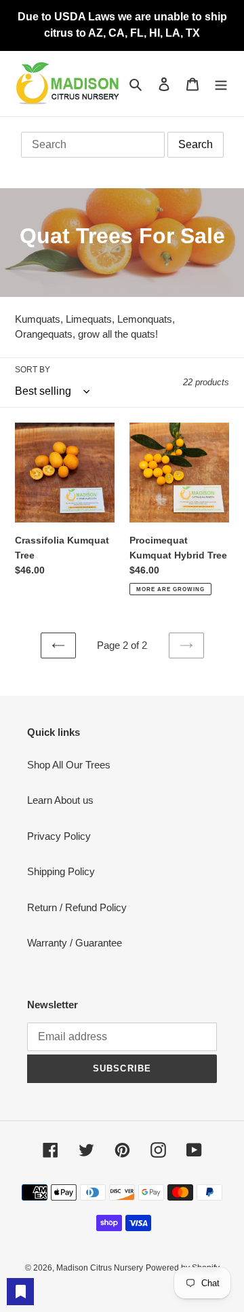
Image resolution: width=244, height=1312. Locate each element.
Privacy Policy (59, 836)
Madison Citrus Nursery (99, 1268)
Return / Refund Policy (77, 907)
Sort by (32, 369)
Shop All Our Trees (68, 764)
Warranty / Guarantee (74, 942)
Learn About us (60, 800)
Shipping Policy (61, 871)
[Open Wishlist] (20, 1291)
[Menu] (221, 84)
